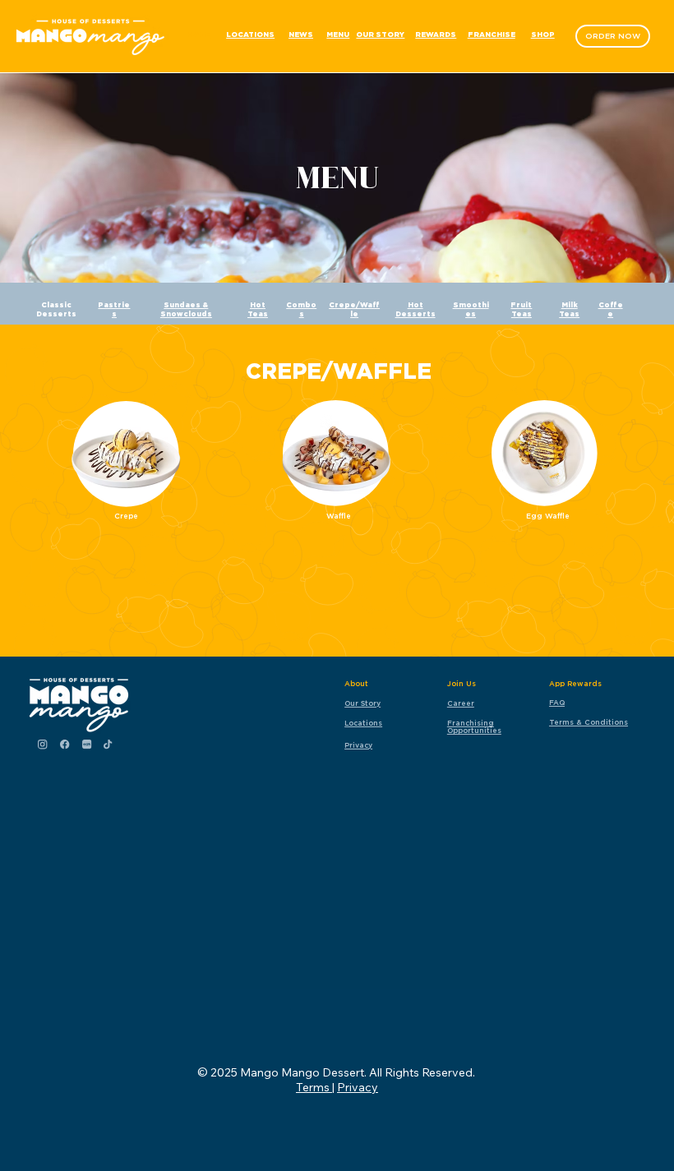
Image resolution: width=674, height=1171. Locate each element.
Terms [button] (314, 1087)
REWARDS (435, 35)
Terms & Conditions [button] (588, 722)
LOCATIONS (250, 35)
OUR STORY (380, 35)
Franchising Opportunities (474, 726)
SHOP (543, 35)
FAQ (557, 702)
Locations (363, 722)
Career (460, 703)
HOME (198, 35)
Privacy (358, 745)
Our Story (362, 703)
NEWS (301, 35)
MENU (337, 35)
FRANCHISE (491, 35)
